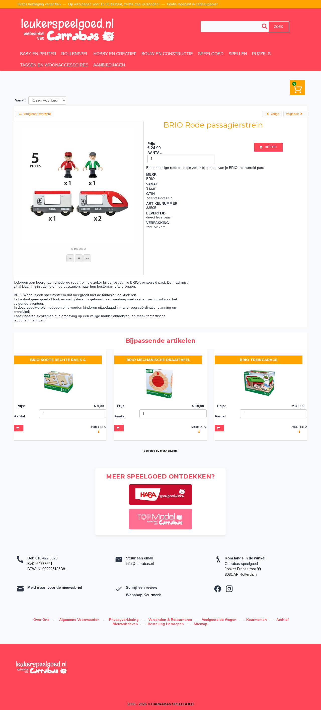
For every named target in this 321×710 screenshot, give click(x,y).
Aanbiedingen (109, 65)
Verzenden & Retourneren (170, 620)
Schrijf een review (141, 587)
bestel (271, 147)
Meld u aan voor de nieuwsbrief (54, 587)
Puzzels (261, 53)
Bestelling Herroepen (166, 624)
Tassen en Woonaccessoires (54, 65)
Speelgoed (210, 53)
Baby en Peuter (38, 53)
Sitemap (200, 624)
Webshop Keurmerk (143, 595)
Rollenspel (74, 53)
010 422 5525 (46, 558)
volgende (292, 114)
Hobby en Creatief (114, 53)
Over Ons (41, 620)
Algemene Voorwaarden (80, 620)
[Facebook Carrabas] (218, 589)
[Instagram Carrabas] (229, 589)
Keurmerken (257, 620)
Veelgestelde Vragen (219, 620)
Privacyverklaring (124, 620)
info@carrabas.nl (140, 563)
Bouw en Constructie (167, 53)
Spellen (237, 53)
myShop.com (169, 450)
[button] (70, 258)
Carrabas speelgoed (241, 563)
